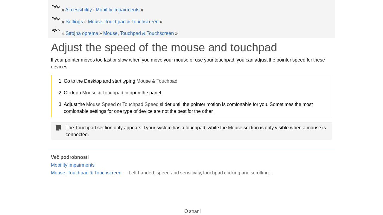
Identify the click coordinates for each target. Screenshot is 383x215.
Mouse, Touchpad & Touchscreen (123, 21)
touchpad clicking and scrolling (236, 172)
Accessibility (78, 9)
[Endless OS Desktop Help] (55, 9)
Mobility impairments (117, 9)
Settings (74, 21)
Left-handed (141, 172)
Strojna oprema (82, 33)
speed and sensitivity (178, 172)
